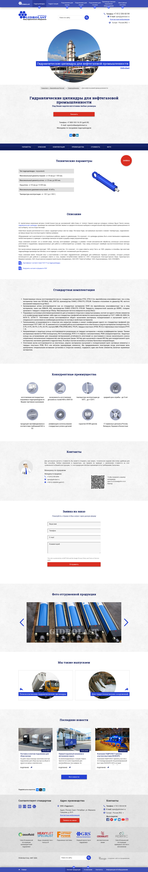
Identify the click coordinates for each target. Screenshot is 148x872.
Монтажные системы (122, 4)
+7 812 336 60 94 (122, 13)
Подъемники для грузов (67, 4)
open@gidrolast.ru (123, 16)
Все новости (74, 777)
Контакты (99, 870)
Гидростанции (53, 4)
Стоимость (95, 147)
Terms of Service (94, 558)
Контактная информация (120, 19)
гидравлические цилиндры (27, 225)
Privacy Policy (82, 558)
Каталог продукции (73, 870)
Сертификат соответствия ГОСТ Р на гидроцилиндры (41, 263)
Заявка (126, 160)
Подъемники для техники (95, 4)
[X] (74, 135)
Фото (109, 147)
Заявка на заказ (70, 820)
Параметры (26, 147)
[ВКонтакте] (70, 135)
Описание (42, 147)
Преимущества (78, 147)
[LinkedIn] (77, 135)
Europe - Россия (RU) (120, 22)
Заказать (74, 114)
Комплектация (59, 147)
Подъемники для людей (81, 4)
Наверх (24, 870)
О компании (88, 870)
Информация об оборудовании (117, 870)
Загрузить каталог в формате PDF (35, 268)
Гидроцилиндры (39, 4)
